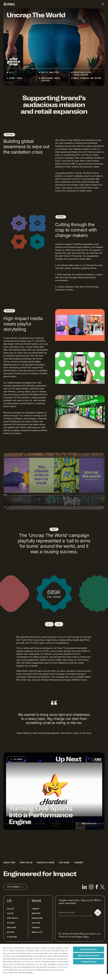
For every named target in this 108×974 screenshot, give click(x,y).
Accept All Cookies (88, 949)
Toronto (36, 927)
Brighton (36, 913)
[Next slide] (58, 624)
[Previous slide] (49, 624)
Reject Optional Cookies (88, 955)
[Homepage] (9, 4)
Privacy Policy (82, 936)
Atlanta (11, 923)
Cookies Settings (88, 962)
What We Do (26, 862)
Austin (10, 913)
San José (36, 923)
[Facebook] (97, 887)
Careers (78, 862)
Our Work (64, 862)
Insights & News (45, 862)
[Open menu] (103, 4)
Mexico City (37, 932)
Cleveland (12, 937)
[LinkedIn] (84, 887)
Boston (10, 932)
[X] (102, 887)
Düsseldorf (37, 918)
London (35, 909)
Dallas (10, 909)
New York (11, 927)
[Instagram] (91, 887)
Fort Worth (12, 918)
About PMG (9, 862)
